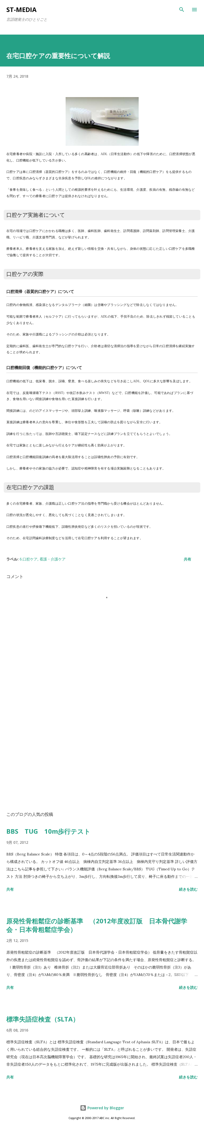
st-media (21, 9)
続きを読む (188, 889)
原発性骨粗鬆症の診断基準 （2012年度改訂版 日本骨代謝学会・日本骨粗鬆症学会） (96, 925)
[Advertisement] (102, 757)
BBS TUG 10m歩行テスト (48, 831)
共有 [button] (187, 559)
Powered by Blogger (105, 1107)
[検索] (181, 9)
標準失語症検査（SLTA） (42, 1019)
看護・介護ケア (53, 559)
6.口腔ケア (28, 559)
